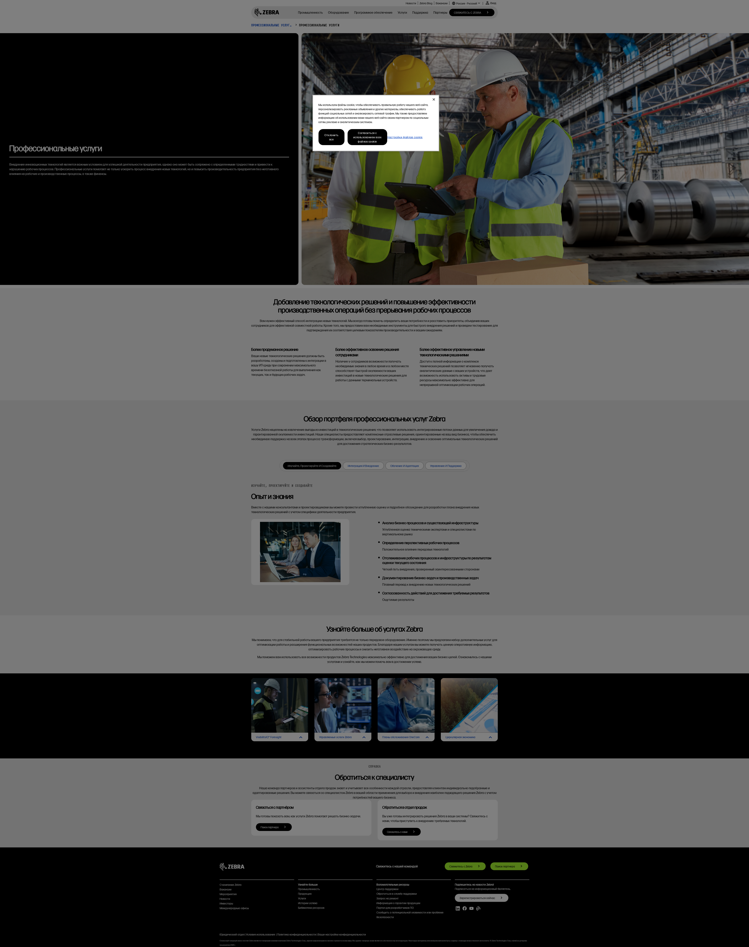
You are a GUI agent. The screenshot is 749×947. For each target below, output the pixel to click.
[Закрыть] (434, 99)
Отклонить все (331, 137)
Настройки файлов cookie (405, 137)
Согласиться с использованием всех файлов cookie (367, 137)
